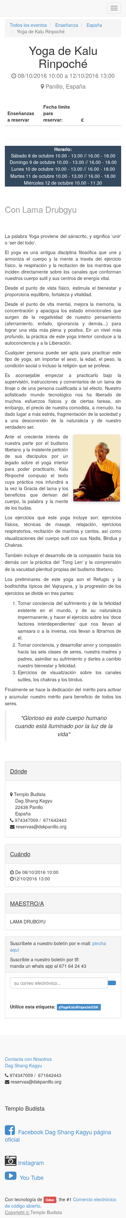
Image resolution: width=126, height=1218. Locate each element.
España (94, 25)
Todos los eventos (28, 25)
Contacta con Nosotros (28, 1059)
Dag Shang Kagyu (23, 1065)
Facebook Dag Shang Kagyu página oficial (58, 1135)
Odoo (50, 1199)
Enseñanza (66, 25)
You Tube (31, 1177)
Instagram (31, 1162)
